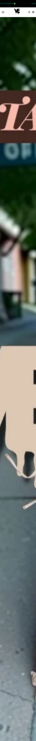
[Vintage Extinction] (17, 12)
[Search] (29, 12)
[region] (18, 3)
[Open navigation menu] (3, 12)
